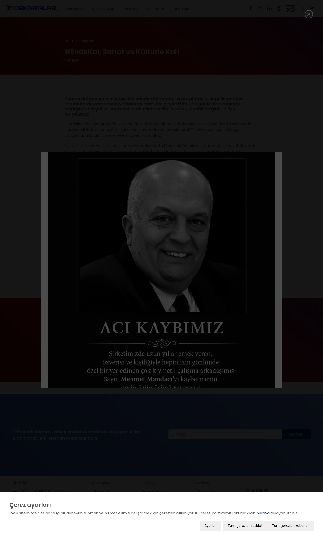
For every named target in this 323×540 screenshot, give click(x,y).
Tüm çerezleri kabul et (290, 525)
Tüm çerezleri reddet (245, 525)
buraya (263, 513)
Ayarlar (210, 525)
